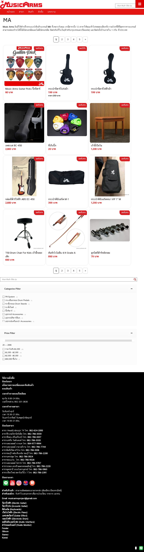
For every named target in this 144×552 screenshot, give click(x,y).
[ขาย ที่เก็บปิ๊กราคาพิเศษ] (67, 123)
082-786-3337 (34, 437)
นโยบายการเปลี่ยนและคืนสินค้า (18, 385)
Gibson (5, 531)
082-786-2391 (40, 472)
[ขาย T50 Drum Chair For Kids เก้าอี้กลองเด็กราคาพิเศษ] (24, 230)
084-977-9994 (34, 443)
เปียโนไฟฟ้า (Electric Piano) (14, 512)
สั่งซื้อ (40, 11)
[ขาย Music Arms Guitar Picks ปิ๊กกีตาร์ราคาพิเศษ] (24, 66)
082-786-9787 (34, 463)
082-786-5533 (34, 440)
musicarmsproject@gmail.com (22, 498)
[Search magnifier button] (135, 279)
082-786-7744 (39, 447)
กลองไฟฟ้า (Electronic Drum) (15, 518)
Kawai (5, 537)
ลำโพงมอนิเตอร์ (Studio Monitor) (17, 525)
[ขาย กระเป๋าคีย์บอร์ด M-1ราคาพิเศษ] (67, 176)
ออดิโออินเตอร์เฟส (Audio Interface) (18, 522)
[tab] (68, 289)
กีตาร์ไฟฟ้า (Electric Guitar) (14, 503)
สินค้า (31, 11)
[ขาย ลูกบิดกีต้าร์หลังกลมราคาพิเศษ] (110, 230)
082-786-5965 (40, 469)
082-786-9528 (27, 460)
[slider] (3, 340)
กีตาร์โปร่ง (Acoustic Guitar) (15, 506)
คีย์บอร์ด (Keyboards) (11, 509)
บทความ (52, 11)
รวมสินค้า (7, 388)
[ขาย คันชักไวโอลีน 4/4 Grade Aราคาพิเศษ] (67, 230)
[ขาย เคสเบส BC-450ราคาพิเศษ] (24, 123)
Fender (5, 528)
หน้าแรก (11, 11)
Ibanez (5, 534)
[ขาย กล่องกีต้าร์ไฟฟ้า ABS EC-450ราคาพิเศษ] (24, 176)
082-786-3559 (34, 434)
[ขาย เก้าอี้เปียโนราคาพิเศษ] (110, 123)
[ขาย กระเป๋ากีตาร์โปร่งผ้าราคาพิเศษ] (67, 66)
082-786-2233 (43, 466)
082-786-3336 (32, 450)
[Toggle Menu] (139, 4)
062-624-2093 (36, 430)
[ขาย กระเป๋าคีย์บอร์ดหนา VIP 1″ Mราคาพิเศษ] (110, 176)
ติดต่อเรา (7, 381)
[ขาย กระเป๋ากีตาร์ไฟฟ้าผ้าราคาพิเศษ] (110, 66)
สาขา (21, 11)
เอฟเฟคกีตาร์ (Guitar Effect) (14, 515)
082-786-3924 (26, 456)
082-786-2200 (41, 453)
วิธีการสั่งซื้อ (8, 377)
